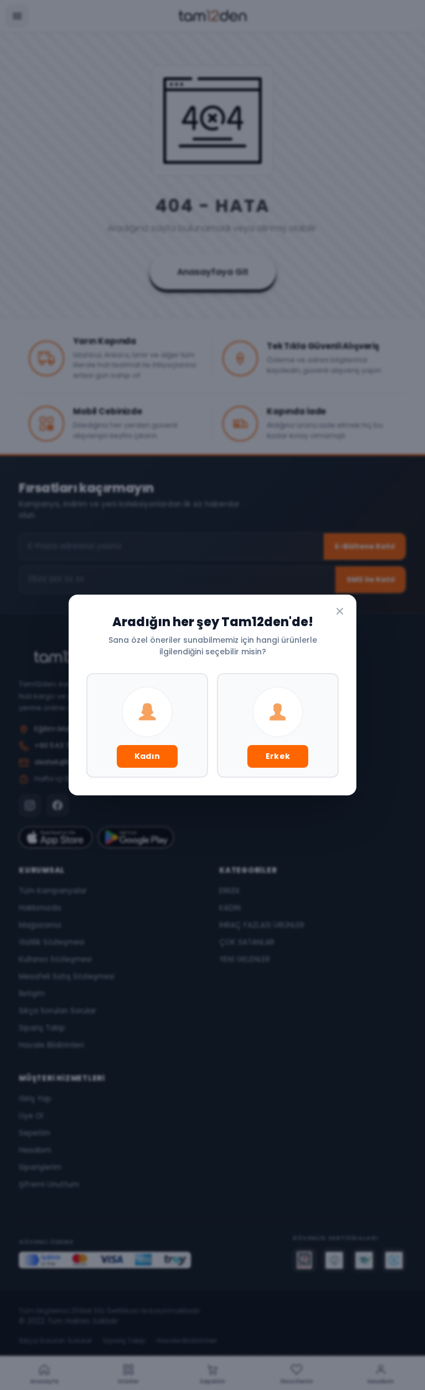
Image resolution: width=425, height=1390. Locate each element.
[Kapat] (340, 611)
